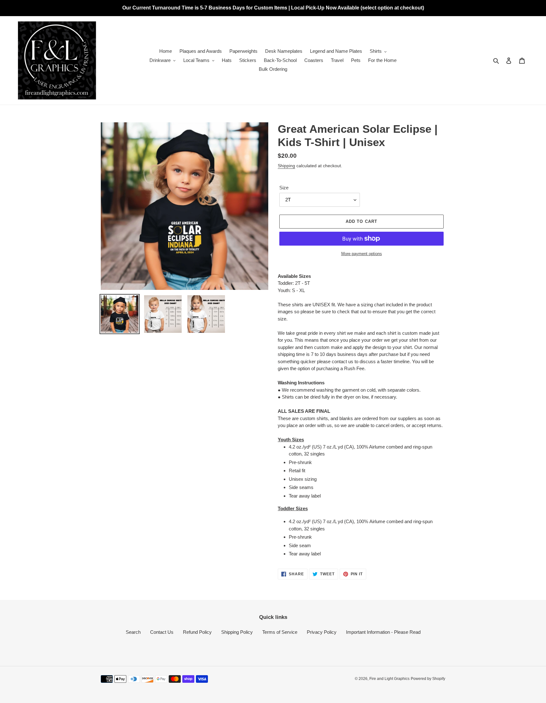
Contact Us (161, 632)
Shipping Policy (237, 632)
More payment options (361, 253)
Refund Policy (197, 632)
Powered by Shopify (428, 678)
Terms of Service (279, 632)
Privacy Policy (322, 632)
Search (133, 632)
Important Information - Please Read (383, 632)
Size (283, 187)
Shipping (286, 165)
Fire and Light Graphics (389, 678)
